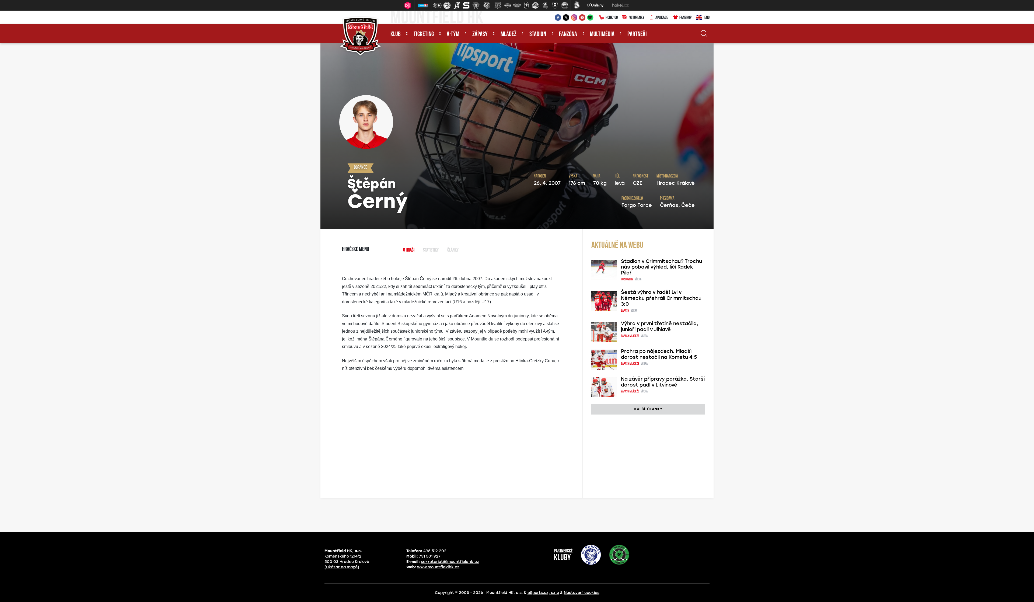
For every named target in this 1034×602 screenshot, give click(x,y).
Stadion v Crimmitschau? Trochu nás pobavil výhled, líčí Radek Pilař (661, 267)
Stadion (537, 34)
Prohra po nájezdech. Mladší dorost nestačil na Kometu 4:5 (659, 354)
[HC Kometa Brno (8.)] (507, 5)
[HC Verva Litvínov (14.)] (565, 5)
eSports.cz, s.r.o (543, 592)
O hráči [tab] (408, 250)
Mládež (508, 34)
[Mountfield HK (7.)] (497, 5)
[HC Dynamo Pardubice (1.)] (437, 5)
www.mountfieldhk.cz (438, 567)
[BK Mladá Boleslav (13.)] (555, 5)
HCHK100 (612, 18)
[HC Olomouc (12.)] (545, 5)
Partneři (637, 34)
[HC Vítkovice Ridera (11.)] (535, 5)
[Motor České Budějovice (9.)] (517, 5)
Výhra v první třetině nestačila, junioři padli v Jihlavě (659, 326)
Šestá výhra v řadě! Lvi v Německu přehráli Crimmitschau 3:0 (661, 298)
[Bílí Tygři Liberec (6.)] (487, 5)
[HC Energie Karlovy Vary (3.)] (457, 5)
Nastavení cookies (581, 592)
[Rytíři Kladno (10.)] (526, 5)
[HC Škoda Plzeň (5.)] (476, 5)
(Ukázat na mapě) (341, 567)
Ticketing (424, 34)
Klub (395, 34)
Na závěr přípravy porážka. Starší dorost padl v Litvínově (663, 382)
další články (648, 409)
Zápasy (480, 34)
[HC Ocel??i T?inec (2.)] (447, 5)
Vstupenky (636, 18)
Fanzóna (568, 34)
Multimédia (602, 34)
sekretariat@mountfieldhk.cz (450, 561)
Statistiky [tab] (431, 250)
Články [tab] (453, 250)
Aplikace (661, 18)
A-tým (453, 34)
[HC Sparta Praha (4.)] (466, 5)
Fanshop (685, 18)
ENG (707, 18)
